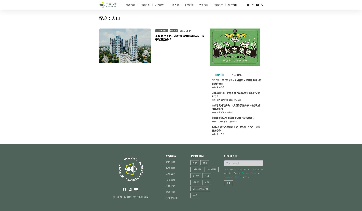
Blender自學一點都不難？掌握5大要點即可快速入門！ (236, 95)
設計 (239, 100)
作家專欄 (174, 5)
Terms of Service (233, 177)
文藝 (207, 182)
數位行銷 (220, 87)
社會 (195, 163)
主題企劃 (189, 5)
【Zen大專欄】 (162, 31)
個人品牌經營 (222, 100)
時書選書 (145, 5)
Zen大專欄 (211, 169)
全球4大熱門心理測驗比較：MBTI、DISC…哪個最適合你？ (236, 129)
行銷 (207, 176)
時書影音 (218, 5)
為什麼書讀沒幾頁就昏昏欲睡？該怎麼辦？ (233, 118)
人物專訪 (159, 5)
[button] (262, 5)
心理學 (196, 176)
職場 (205, 163)
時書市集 (203, 5)
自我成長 (220, 134)
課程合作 (232, 5)
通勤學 (196, 182)
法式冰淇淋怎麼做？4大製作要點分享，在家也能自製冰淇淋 (236, 107)
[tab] (219, 75)
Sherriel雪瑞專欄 (200, 189)
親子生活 (229, 112)
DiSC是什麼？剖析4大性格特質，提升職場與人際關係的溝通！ (236, 82)
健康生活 (220, 112)
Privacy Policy (249, 173)
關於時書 (130, 5)
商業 (195, 195)
